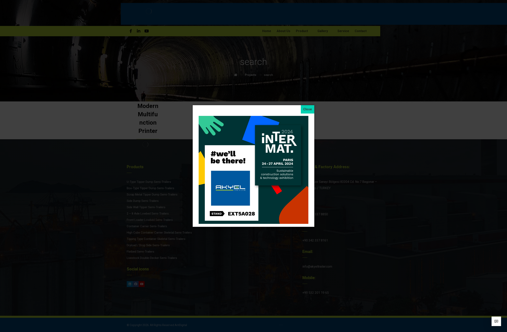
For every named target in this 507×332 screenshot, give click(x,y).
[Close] (307, 109)
